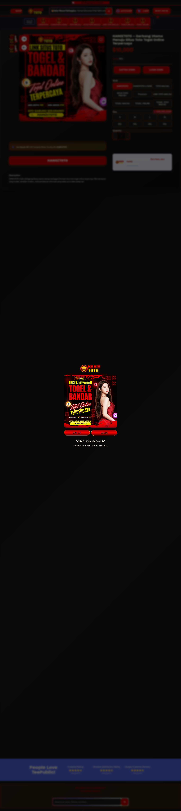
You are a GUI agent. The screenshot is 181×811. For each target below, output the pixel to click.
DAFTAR (77, 432)
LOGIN (104, 432)
